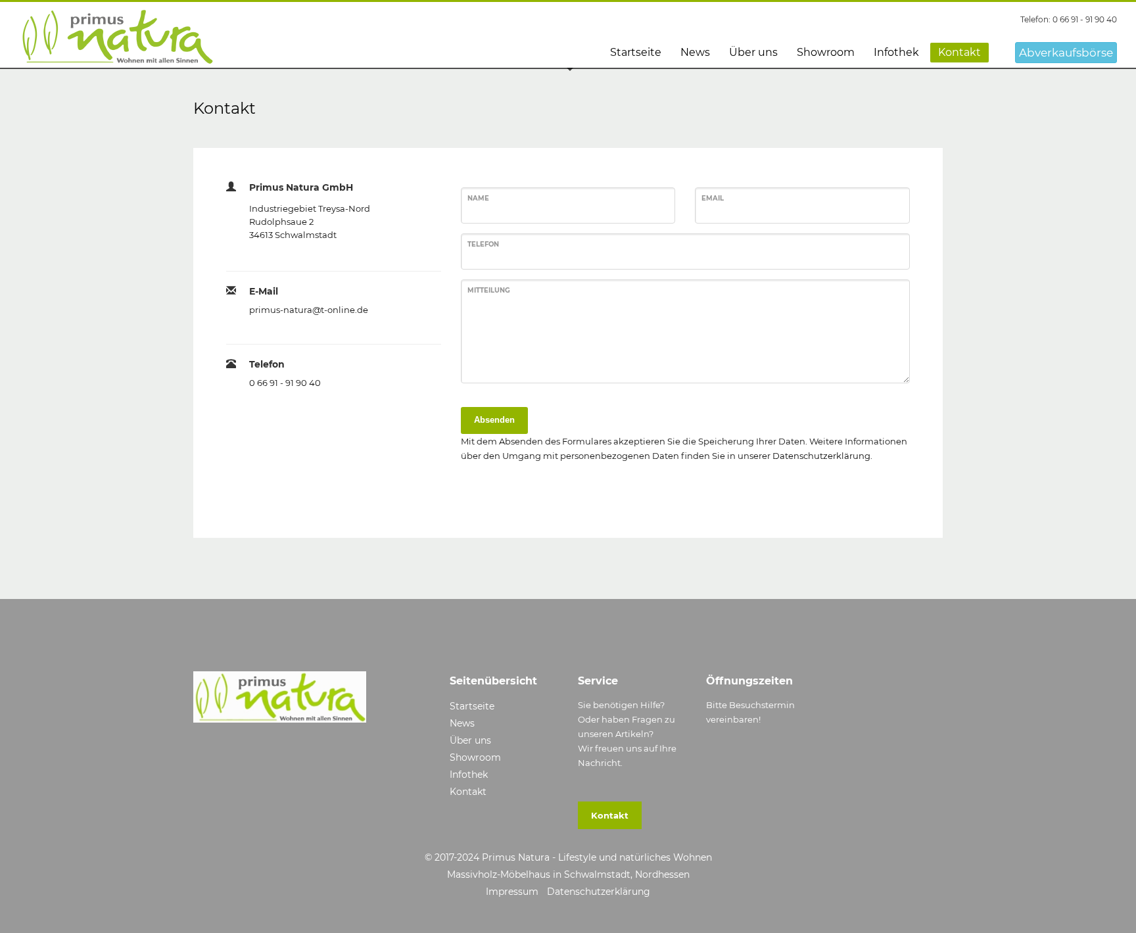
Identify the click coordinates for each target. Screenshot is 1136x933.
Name (478, 198)
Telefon (483, 244)
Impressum (512, 891)
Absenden (494, 420)
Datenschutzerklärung (821, 455)
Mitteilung (488, 290)
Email (712, 198)
